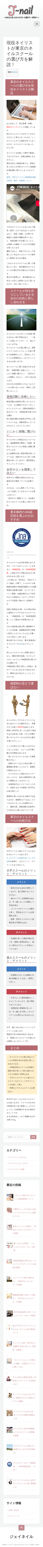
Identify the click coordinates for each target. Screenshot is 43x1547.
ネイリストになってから (18, 1163)
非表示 (14, 72)
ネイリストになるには (17, 1157)
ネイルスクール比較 (16, 1169)
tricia (21, 644)
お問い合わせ (13, 1510)
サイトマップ (13, 1516)
